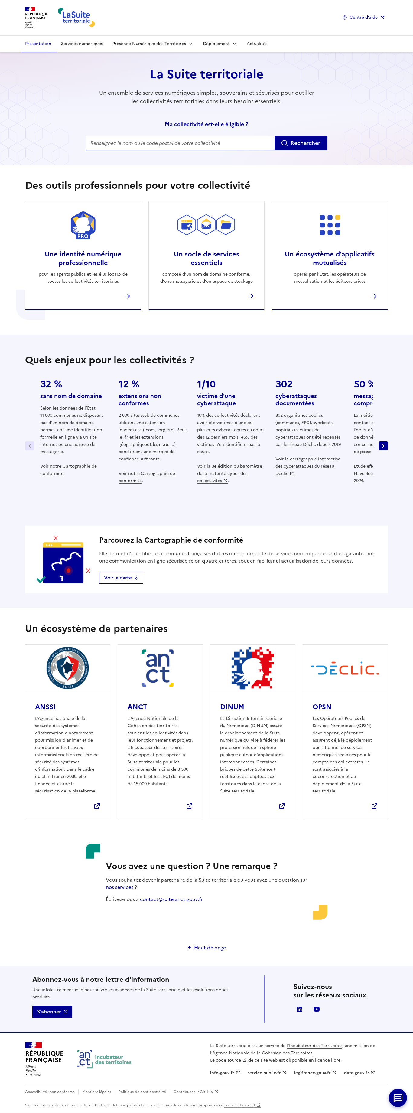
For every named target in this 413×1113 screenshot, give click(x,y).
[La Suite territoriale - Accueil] (104, 1059)
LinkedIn (300, 1009)
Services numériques (82, 44)
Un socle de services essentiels (206, 258)
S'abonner (49, 1011)
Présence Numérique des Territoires (149, 44)
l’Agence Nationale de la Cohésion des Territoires (261, 1053)
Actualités (257, 44)
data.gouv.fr (356, 1073)
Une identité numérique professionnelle (83, 258)
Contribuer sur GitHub (193, 1092)
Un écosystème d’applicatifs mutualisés (330, 258)
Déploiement (216, 44)
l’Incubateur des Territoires (314, 1046)
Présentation (38, 44)
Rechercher (305, 143)
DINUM (232, 707)
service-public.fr (264, 1073)
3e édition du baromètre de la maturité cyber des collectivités (229, 473)
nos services (119, 887)
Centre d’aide (364, 17)
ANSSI (45, 707)
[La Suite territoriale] (76, 17)
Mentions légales (96, 1092)
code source (228, 1060)
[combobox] (206, 143)
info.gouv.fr (222, 1073)
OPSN (322, 707)
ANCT (137, 707)
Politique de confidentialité (142, 1092)
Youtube (317, 1009)
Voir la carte (118, 577)
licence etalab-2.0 (239, 1105)
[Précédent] (29, 445)
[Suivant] (383, 445)
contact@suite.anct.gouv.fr (171, 899)
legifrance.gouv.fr (312, 1073)
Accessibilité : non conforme (50, 1092)
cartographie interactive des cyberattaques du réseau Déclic (307, 466)
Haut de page (210, 947)
